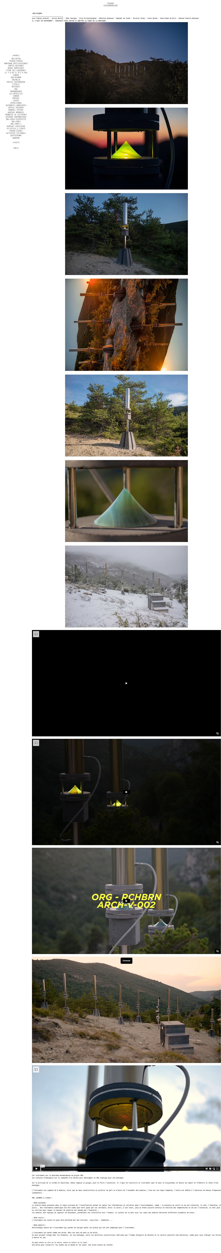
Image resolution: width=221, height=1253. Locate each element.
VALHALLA (16, 80)
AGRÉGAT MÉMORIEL (16, 112)
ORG (16, 89)
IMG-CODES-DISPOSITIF (16, 119)
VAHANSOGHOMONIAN (110, 4)
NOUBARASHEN (16, 91)
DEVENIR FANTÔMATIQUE (16, 117)
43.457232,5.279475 (16, 129)
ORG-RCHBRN (16, 77)
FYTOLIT (16, 84)
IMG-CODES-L (16, 124)
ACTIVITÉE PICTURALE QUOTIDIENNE (16, 134)
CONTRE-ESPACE (16, 131)
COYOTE (16, 101)
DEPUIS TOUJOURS (16, 108)
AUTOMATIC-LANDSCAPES (16, 105)
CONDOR (16, 96)
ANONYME (16, 138)
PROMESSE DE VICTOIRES (16, 115)
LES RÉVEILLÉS (16, 94)
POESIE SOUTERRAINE (16, 82)
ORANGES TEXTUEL (16, 110)
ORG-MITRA (16, 59)
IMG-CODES (16, 122)
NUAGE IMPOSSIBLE (16, 68)
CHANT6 (16, 75)
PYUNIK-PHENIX (16, 61)
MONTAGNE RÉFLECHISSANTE (16, 63)
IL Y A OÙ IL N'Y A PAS (16, 73)
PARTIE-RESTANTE (16, 66)
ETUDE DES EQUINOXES (16, 70)
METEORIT (16, 87)
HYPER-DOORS (16, 103)
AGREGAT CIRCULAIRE (16, 126)
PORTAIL (16, 98)
